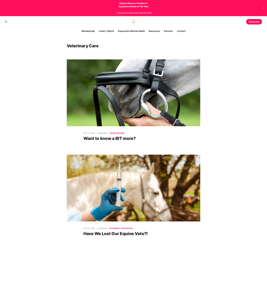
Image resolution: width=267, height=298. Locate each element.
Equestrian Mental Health (131, 31)
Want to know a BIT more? (109, 138)
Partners (168, 31)
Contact (181, 31)
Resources (154, 31)
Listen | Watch (106, 31)
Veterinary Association (121, 228)
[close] (263, 8)
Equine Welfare (117, 133)
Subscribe (254, 21)
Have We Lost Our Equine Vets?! (115, 233)
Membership (88, 31)
